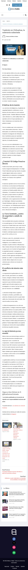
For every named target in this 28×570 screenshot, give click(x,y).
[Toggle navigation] (2, 15)
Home (3, 21)
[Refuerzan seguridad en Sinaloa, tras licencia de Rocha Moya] (5, 501)
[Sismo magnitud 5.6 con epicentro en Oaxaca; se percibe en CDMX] (5, 516)
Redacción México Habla (12, 36)
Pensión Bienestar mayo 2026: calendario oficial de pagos (16, 507)
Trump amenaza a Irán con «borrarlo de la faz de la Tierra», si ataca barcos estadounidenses (17, 493)
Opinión (19, 1)
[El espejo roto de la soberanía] (7, 425)
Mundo (14, 1)
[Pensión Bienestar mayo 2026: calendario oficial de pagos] (5, 508)
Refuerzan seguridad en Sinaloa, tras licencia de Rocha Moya (17, 500)
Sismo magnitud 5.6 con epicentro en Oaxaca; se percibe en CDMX (17, 514)
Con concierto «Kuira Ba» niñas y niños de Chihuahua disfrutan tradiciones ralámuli (18, 433)
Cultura (9, 1)
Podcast (25, 1)
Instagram (13, 414)
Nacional (3, 1)
